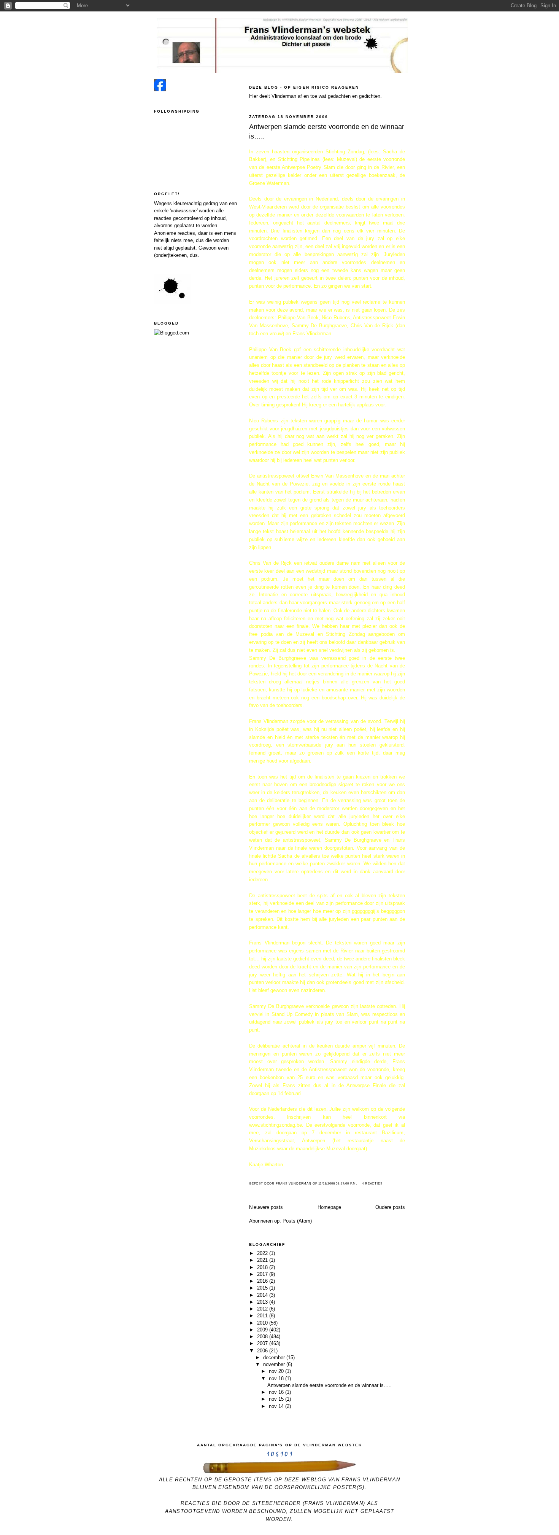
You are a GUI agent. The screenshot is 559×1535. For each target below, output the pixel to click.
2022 (263, 1253)
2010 (263, 1323)
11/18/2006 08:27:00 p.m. (337, 1183)
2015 (263, 1288)
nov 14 (277, 1406)
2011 (263, 1315)
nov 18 (277, 1378)
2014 (263, 1295)
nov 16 (277, 1392)
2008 (263, 1336)
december (274, 1357)
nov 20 (277, 1371)
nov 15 (277, 1399)
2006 (263, 1350)
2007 (263, 1343)
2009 (263, 1330)
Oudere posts (390, 1207)
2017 (263, 1274)
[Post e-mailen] (359, 1183)
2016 (263, 1281)
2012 (263, 1309)
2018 (263, 1267)
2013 (263, 1302)
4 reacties (372, 1183)
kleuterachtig (187, 203)
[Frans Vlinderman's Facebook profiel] (160, 89)
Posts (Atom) (297, 1221)
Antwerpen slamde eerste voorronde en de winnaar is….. (326, 131)
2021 (263, 1260)
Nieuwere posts (266, 1207)
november (274, 1364)
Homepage (329, 1207)
